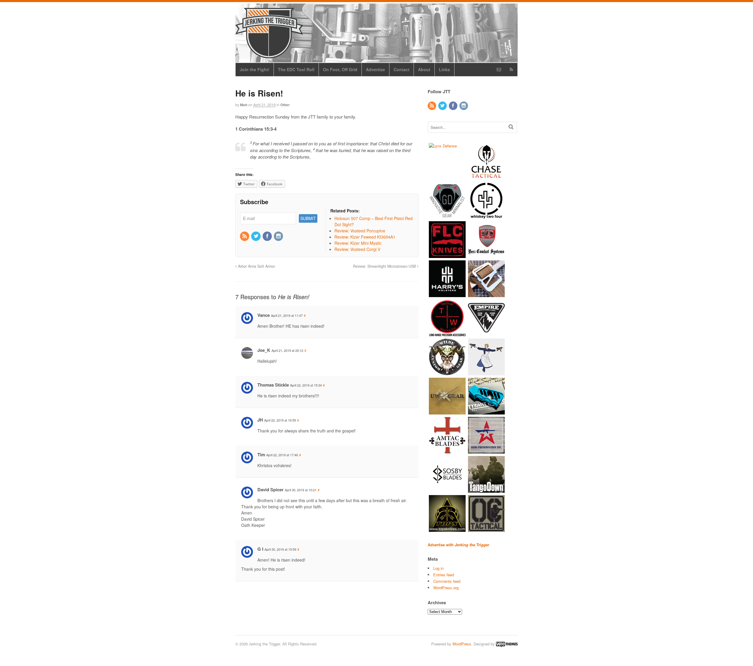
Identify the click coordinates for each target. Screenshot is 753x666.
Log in (438, 568)
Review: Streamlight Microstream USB (385, 266)
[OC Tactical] (486, 529)
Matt (243, 104)
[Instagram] (279, 236)
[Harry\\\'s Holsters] (447, 294)
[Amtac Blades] (447, 450)
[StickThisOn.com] (486, 372)
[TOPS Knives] (447, 529)
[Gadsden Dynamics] (447, 216)
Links (444, 69)
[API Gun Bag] (486, 450)
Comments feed (446, 581)
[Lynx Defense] (443, 146)
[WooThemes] (507, 644)
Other (285, 104)
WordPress (461, 644)
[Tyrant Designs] (486, 411)
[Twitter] (256, 236)
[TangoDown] (486, 489)
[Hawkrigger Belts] (486, 294)
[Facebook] (268, 236)
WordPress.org (446, 587)
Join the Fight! (254, 69)
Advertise (375, 69)
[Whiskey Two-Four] (486, 216)
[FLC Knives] (447, 255)
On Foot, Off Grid (340, 69)
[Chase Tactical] (486, 176)
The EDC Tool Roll (296, 69)
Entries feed (443, 574)
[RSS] (245, 236)
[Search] (511, 127)
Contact (401, 69)
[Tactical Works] (447, 333)
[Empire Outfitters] (486, 333)
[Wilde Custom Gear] (447, 372)
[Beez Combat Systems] (486, 255)
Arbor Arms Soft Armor (256, 266)
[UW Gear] (447, 411)
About (424, 69)
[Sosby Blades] (447, 489)
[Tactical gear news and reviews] (269, 55)
